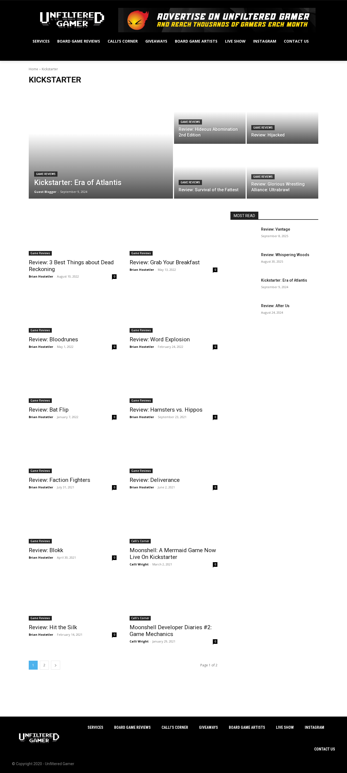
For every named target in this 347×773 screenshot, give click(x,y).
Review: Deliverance (155, 480)
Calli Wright (139, 564)
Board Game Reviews (132, 727)
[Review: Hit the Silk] (73, 599)
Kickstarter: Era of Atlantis (284, 280)
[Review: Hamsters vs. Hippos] (173, 381)
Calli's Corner (140, 541)
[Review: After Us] (243, 312)
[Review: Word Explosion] (173, 311)
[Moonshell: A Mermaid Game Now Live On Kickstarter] (173, 521)
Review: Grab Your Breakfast (165, 262)
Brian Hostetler (41, 276)
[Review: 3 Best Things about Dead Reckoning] (73, 234)
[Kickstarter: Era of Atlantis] (101, 144)
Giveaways (208, 727)
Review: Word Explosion (160, 339)
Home (33, 69)
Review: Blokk (46, 550)
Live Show (285, 727)
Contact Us (324, 749)
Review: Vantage (275, 229)
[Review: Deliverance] (173, 451)
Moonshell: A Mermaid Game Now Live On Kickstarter (173, 553)
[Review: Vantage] (243, 236)
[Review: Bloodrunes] (73, 311)
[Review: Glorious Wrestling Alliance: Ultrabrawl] (282, 172)
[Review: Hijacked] (282, 117)
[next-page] (55, 665)
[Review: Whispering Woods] (243, 261)
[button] (311, 54)
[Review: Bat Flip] (73, 381)
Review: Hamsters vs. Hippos (166, 409)
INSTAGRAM (314, 727)
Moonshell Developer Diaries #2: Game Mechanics (171, 630)
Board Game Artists (247, 727)
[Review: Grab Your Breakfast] (173, 234)
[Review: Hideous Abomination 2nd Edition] (210, 117)
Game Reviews (46, 174)
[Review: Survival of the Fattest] (210, 172)
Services (95, 727)
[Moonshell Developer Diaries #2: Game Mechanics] (173, 599)
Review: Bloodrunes (53, 339)
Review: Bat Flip (49, 409)
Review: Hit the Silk (53, 627)
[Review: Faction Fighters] (73, 451)
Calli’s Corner (175, 727)
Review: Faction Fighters (59, 480)
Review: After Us (275, 306)
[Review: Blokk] (73, 521)
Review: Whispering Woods (285, 255)
